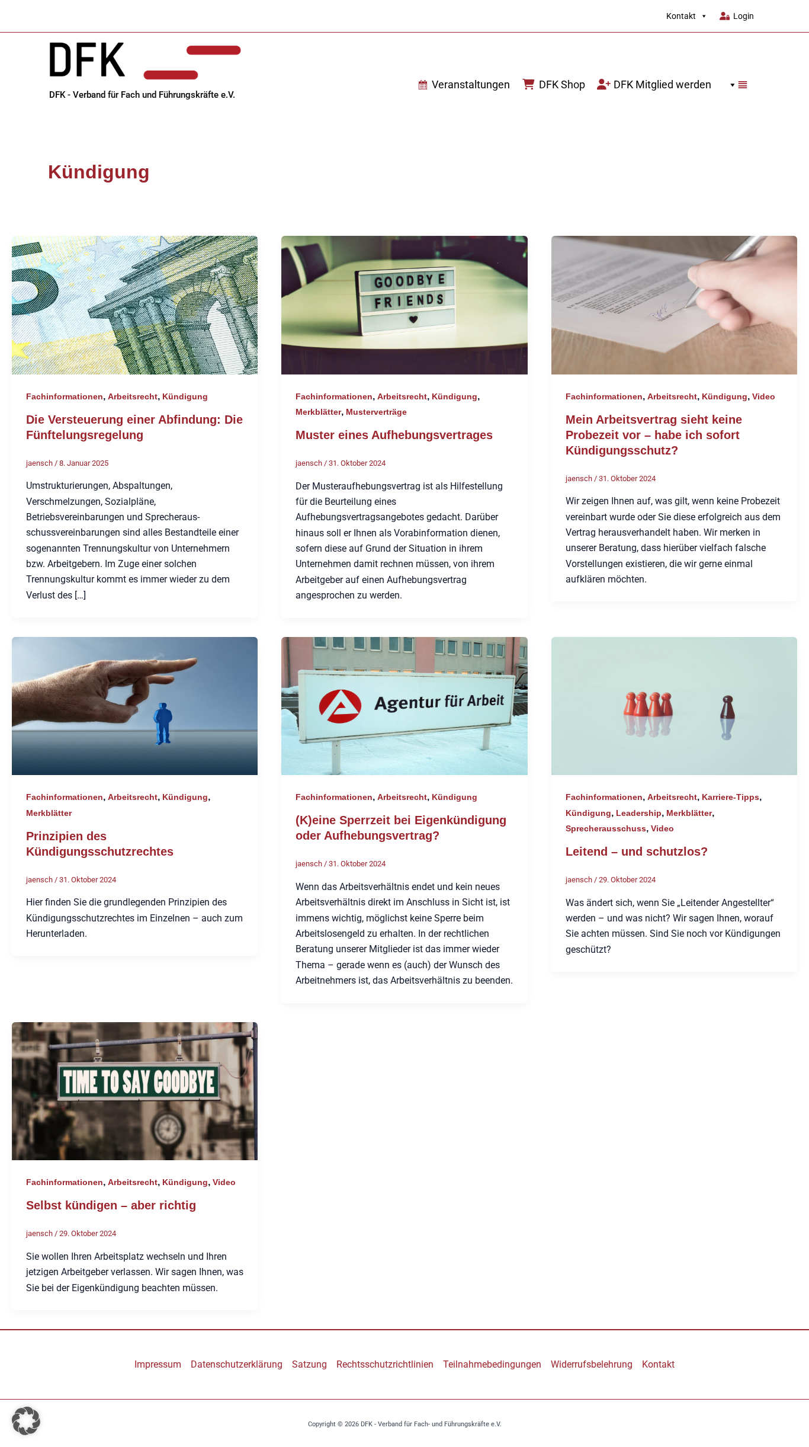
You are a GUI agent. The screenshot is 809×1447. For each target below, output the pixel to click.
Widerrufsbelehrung (592, 1364)
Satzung (309, 1364)
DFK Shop (562, 84)
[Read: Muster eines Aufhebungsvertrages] (404, 304)
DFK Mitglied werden (662, 84)
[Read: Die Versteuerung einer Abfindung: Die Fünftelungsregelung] (135, 304)
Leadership (639, 813)
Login (743, 16)
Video (763, 396)
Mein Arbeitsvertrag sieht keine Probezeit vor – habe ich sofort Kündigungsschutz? (654, 435)
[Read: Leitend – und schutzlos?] (674, 705)
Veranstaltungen (471, 84)
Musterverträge (376, 412)
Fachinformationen (64, 396)
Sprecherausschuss (606, 828)
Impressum (157, 1364)
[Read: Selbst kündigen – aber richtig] (135, 1090)
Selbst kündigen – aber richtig (111, 1205)
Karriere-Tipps (730, 797)
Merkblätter (318, 412)
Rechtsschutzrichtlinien (385, 1364)
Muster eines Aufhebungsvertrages (394, 434)
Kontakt (681, 16)
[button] (735, 85)
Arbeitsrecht (133, 396)
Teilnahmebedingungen (492, 1364)
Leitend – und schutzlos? (637, 851)
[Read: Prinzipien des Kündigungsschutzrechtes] (135, 705)
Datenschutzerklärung (236, 1364)
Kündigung (185, 396)
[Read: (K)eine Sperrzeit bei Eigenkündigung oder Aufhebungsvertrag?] (404, 705)
